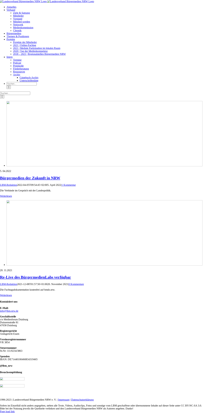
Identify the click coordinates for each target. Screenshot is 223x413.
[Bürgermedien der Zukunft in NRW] (104, 165)
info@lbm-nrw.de (9, 311)
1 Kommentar (69, 185)
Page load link (7, 411)
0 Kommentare (76, 284)
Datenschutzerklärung (82, 399)
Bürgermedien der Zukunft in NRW (30, 178)
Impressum (63, 399)
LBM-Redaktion (8, 185)
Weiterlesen (6, 196)
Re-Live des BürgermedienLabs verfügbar (35, 277)
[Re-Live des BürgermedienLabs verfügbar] (104, 264)
